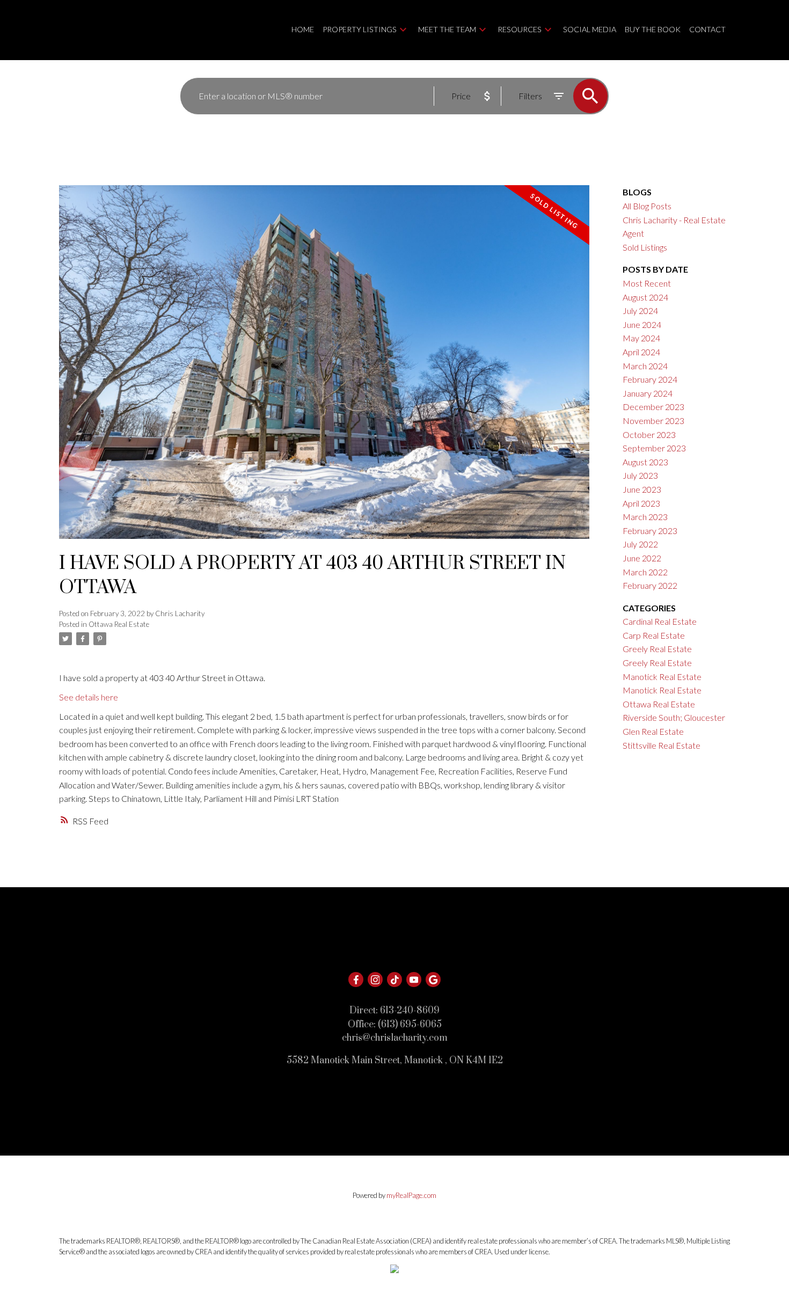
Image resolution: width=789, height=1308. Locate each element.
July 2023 (640, 475)
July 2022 (640, 544)
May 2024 (641, 338)
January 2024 (648, 393)
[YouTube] (413, 979)
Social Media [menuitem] (589, 29)
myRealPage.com (411, 1195)
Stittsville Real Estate (661, 745)
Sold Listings (645, 247)
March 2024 (645, 366)
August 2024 (645, 297)
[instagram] (375, 979)
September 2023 (654, 448)
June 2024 (642, 324)
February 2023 (650, 530)
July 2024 (640, 310)
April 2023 (641, 503)
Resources (520, 29)
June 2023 (642, 489)
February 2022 (650, 585)
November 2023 (653, 420)
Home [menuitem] (302, 29)
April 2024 (641, 352)
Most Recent (647, 283)
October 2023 (649, 434)
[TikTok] (394, 979)
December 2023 (653, 406)
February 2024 (650, 379)
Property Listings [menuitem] (360, 29)
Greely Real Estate (657, 649)
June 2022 (642, 558)
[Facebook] (355, 979)
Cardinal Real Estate (660, 621)
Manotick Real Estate (662, 676)
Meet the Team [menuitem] (447, 29)
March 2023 (645, 516)
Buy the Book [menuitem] (653, 29)
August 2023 (645, 462)
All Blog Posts (647, 206)
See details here (88, 697)
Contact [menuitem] (707, 29)
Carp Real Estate (654, 635)
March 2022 (645, 572)
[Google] (433, 979)
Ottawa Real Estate (119, 624)
